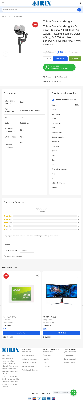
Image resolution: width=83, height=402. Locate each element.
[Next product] (80, 16)
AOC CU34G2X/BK (50, 317)
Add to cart (60, 58)
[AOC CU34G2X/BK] (61, 293)
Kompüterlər (18, 16)
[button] (21, 333)
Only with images (12, 250)
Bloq (44, 363)
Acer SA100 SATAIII (10, 317)
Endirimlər (46, 366)
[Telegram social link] (60, 81)
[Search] (79, 10)
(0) (12, 322)
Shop (10, 16)
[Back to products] (77, 16)
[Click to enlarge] (5, 54)
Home (4, 16)
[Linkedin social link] (57, 81)
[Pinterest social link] (54, 81)
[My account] (80, 3)
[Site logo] (41, 3)
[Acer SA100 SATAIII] (21, 293)
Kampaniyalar (48, 351)
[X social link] (52, 81)
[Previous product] (75, 16)
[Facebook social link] (49, 81)
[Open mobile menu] (3, 3)
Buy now (75, 58)
